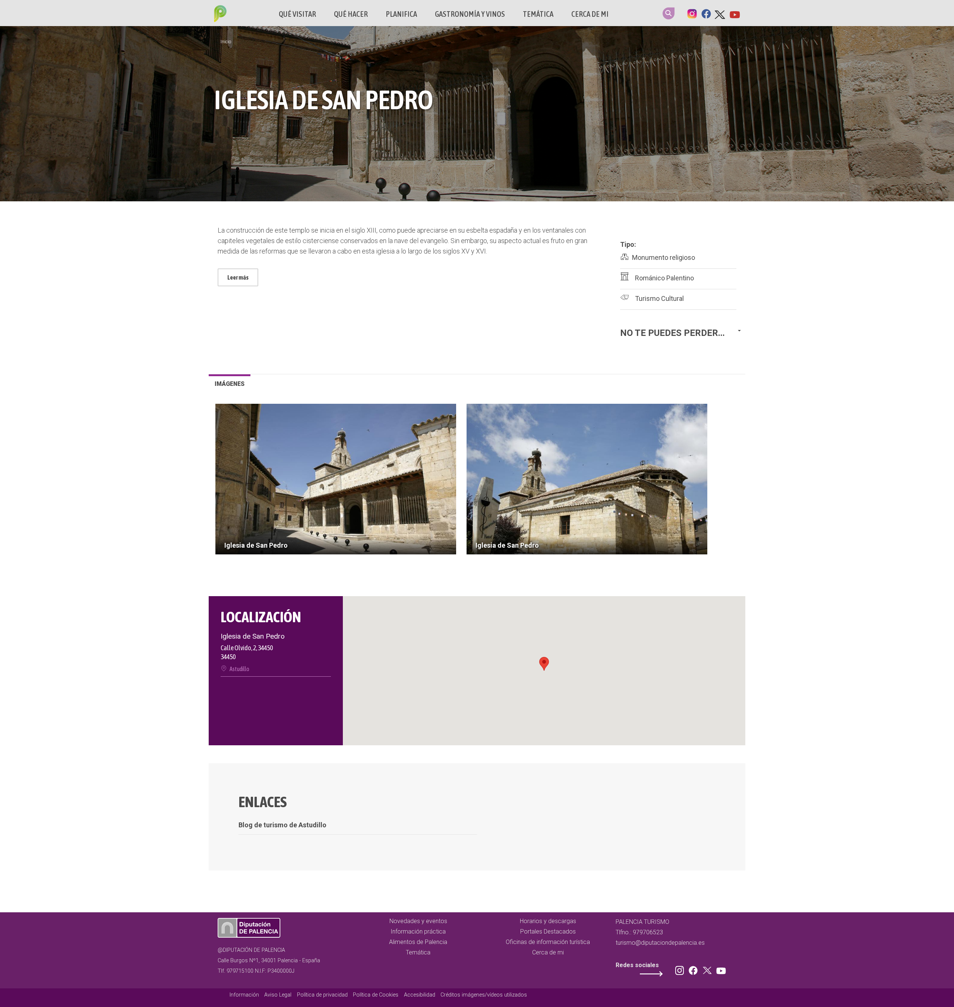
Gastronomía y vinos (470, 14)
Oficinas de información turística (548, 941)
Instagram (692, 13)
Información (244, 995)
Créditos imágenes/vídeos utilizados (483, 995)
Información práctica (418, 931)
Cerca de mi (590, 14)
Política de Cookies (375, 995)
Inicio (226, 41)
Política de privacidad (322, 995)
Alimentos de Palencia (418, 941)
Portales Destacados (548, 931)
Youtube (734, 13)
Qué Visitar (297, 14)
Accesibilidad (419, 995)
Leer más (238, 277)
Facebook (706, 13)
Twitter (720, 13)
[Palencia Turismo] (219, 14)
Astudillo (239, 668)
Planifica (401, 14)
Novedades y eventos (418, 921)
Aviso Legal (277, 995)
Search (669, 13)
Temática (538, 14)
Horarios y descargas (548, 921)
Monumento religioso (663, 257)
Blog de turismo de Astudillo (282, 825)
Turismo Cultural (659, 298)
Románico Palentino (664, 278)
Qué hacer (351, 14)
